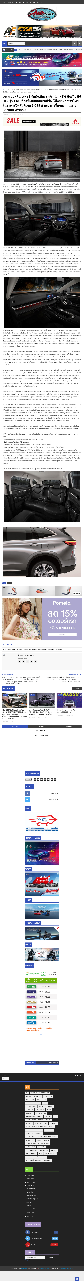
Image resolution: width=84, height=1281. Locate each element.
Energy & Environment (34, 1130)
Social (41, 1106)
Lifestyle (48, 1116)
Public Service (50, 1153)
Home (4, 90)
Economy (49, 1106)
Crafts (46, 1140)
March (29, 1205)
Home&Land (44, 1150)
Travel (48, 1120)
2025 (29, 1179)
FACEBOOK (30, 1063)
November (30, 1192)
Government (49, 1130)
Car (81, 49)
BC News (24, 1268)
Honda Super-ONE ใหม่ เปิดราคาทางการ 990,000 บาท (68, 711)
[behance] (34, 2)
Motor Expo (30, 1099)
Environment (30, 1147)
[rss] (30, 2)
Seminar (29, 1157)
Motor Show (41, 1099)
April (28, 1202)
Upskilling (53, 1123)
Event (28, 1120)
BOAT (34, 1120)
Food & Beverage (32, 1150)
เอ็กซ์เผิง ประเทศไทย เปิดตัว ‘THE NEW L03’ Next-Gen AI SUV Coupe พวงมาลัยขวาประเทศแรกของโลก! (40, 712)
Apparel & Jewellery (39, 1126)
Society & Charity (50, 1137)
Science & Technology (34, 1137)
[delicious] (41, 2)
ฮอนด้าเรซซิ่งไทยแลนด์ (33, 1160)
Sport (45, 1103)
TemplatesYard (45, 1268)
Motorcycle (48, 1096)
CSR (55, 1116)
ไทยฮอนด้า (47, 1160)
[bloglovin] (23, 2)
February (30, 1209)
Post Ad (41, 1120)
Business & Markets (33, 1103)
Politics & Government (34, 1133)
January (29, 1212)
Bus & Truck (40, 1110)
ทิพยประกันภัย (41, 1157)
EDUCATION (29, 1110)
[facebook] (12, 2)
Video (28, 1126)
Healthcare (39, 1123)
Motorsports (44, 1093)
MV (46, 1123)
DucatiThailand (43, 1143)
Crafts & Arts (31, 1143)
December (30, 1189)
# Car (9, 583)
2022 (29, 1216)
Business (29, 1123)
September (30, 1199)
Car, (22, 114)
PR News (34, 1093)
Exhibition (41, 1147)
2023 (29, 1186)
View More (78, 688)
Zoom (49, 1110)
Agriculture (30, 1140)
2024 (29, 1182)
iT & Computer (41, 1113)
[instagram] (37, 2)
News (41, 1153)
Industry (54, 1150)
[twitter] (16, 2)
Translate (32, 1260)
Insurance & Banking (33, 1096)
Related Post (8, 688)
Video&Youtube (31, 1106)
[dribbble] (26, 2)
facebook (68, 726)
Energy (51, 1126)
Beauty (39, 1140)
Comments (53, 1063)
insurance (29, 1113)
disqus (41, 726)
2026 (29, 1176)
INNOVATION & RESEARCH (34, 1116)
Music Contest (31, 1153)
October (29, 1195)
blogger (15, 726)
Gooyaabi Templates (66, 1268)
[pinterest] (19, 2)
